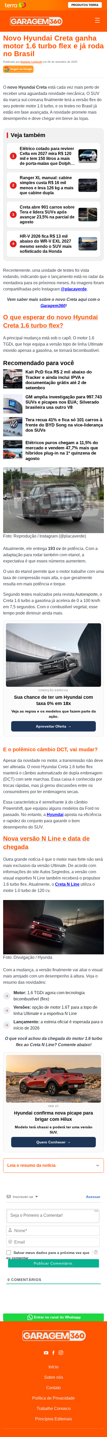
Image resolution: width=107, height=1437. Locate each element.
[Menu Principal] (97, 21)
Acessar (92, 1197)
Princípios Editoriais (53, 1419)
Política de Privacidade (53, 1398)
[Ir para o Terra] (15, 5)
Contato (53, 1388)
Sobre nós (53, 1377)
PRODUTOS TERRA (84, 5)
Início (53, 1367)
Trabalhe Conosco (54, 1408)
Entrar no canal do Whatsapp (57, 1317)
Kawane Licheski (31, 61)
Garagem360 (53, 305)
